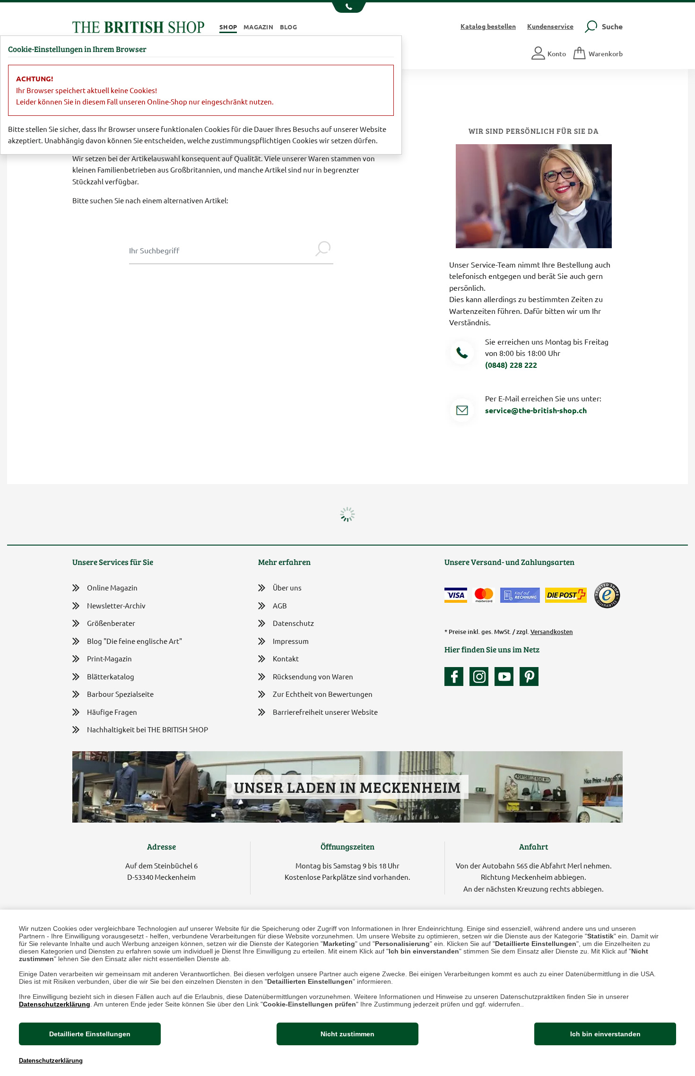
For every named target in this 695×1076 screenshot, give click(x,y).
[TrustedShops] (607, 595)
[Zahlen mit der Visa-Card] (455, 595)
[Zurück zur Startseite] (138, 25)
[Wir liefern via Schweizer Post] (566, 595)
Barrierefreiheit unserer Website (325, 711)
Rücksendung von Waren (313, 676)
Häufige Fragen (112, 711)
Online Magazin (112, 587)
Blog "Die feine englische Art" (134, 640)
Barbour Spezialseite (120, 693)
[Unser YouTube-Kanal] (506, 676)
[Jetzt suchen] (323, 250)
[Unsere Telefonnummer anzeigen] (348, 7)
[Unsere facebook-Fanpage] (456, 676)
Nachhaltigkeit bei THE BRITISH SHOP (147, 729)
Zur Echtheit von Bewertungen (323, 693)
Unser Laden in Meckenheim (347, 787)
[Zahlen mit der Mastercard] (483, 595)
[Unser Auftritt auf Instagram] (481, 676)
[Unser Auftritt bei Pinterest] (529, 676)
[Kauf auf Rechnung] (520, 595)
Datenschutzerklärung (54, 1004)
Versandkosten (551, 631)
